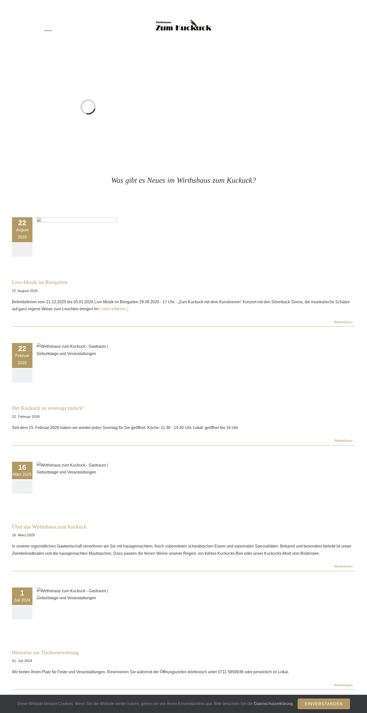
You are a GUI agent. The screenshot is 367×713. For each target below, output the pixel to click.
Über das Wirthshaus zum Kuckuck (49, 527)
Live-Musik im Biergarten (39, 282)
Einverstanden (324, 704)
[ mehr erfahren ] (113, 309)
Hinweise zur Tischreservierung (45, 652)
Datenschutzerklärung (273, 704)
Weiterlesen (343, 322)
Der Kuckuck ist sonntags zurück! (48, 408)
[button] (295, 25)
